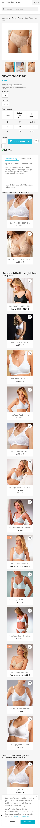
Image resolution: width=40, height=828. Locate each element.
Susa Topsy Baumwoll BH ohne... (20, 709)
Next (38, 779)
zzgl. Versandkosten (15, 85)
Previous (2, 779)
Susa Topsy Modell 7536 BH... (20, 223)
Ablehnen (11, 822)
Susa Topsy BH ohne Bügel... (20, 672)
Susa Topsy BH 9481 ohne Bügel (20, 306)
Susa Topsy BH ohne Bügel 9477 (20, 488)
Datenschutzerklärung (21, 816)
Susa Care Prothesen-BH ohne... (20, 259)
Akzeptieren (28, 822)
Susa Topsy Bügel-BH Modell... (20, 636)
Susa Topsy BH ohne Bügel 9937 (20, 527)
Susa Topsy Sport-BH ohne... (20, 745)
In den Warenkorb (20, 141)
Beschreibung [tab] (11, 159)
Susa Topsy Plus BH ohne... (20, 342)
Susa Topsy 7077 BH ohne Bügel (20, 600)
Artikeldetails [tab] (25, 159)
